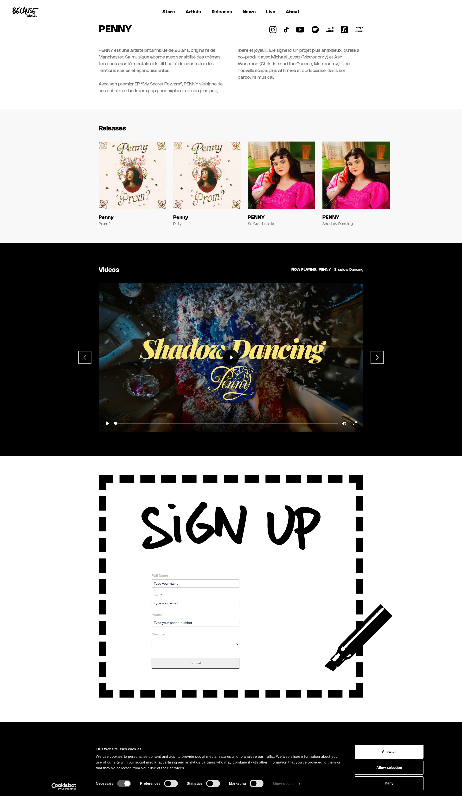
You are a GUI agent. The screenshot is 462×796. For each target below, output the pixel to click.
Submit (195, 663)
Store (168, 12)
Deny (389, 783)
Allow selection (389, 767)
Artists (193, 12)
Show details (283, 784)
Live (270, 12)
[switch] (171, 783)
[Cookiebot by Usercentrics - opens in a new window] (64, 786)
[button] (84, 357)
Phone (157, 615)
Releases (222, 12)
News (249, 12)
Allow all (389, 752)
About (293, 12)
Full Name (160, 575)
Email (157, 595)
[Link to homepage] (25, 12)
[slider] (226, 423)
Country (158, 634)
